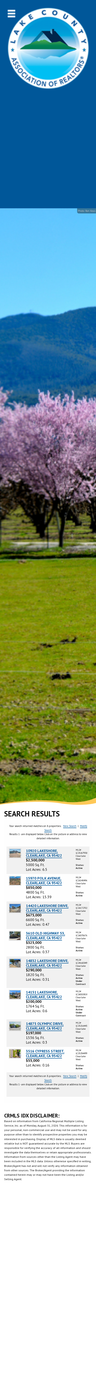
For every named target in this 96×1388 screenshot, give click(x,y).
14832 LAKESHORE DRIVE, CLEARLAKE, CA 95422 (47, 963)
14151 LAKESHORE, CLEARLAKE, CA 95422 (44, 994)
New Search (69, 826)
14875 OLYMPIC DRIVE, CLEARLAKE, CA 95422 (45, 1026)
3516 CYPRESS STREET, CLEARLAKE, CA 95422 (45, 1053)
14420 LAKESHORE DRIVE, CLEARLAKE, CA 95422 (47, 908)
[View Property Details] (15, 853)
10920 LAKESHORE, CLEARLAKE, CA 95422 (44, 853)
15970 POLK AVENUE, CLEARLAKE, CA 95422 (44, 880)
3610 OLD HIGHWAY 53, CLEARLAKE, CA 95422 (45, 935)
